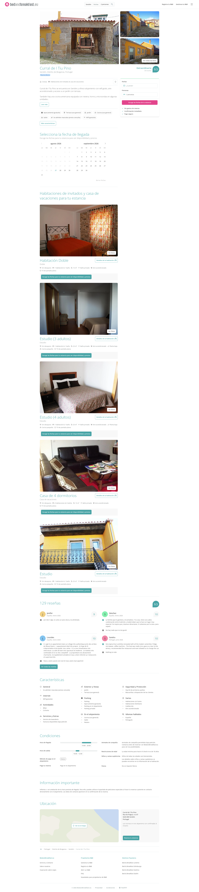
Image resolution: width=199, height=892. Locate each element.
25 (46, 170)
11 (46, 161)
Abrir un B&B (85, 870)
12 (51, 161)
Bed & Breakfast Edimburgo (131, 866)
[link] (21, 4)
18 (46, 166)
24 (42, 170)
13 (56, 161)
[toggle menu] (192, 4)
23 (69, 166)
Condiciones (110, 888)
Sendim (88, 4)
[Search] (112, 4)
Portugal (68, 72)
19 (51, 166)
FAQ (82, 874)
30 (69, 170)
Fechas (96, 4)
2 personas (105, 4)
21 (60, 166)
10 (42, 161)
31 (42, 175)
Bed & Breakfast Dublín (130, 874)
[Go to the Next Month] (105, 143)
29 (65, 170)
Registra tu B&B (86, 866)
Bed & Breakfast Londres (130, 863)
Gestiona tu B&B (86, 863)
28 (60, 170)
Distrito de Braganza (55, 72)
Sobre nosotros (45, 866)
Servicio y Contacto (46, 863)
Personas (125, 90)
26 (51, 170)
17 (42, 166)
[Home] (41, 849)
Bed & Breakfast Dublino (130, 870)
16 (69, 161)
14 (60, 161)
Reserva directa (45, 75)
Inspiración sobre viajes (48, 870)
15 (65, 161)
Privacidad (98, 888)
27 (56, 170)
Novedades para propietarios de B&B (94, 877)
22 (65, 166)
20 (56, 166)
